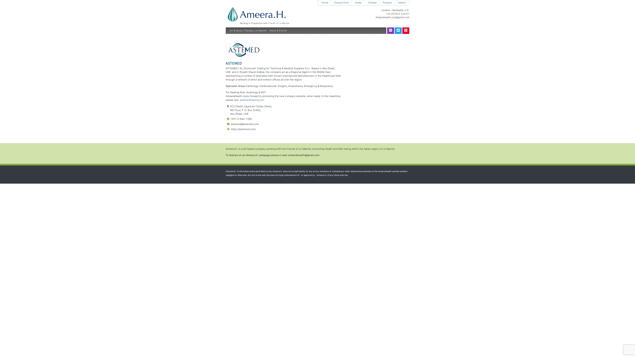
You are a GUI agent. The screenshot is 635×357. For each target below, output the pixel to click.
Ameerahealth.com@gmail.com (392, 17)
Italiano (402, 2)
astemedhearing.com (252, 99)
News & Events (278, 30)
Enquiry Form (341, 2)
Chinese (372, 2)
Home (325, 2)
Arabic (358, 2)
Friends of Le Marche (278, 23)
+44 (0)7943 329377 (397, 13)
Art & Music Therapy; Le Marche (248, 30)
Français (387, 2)
